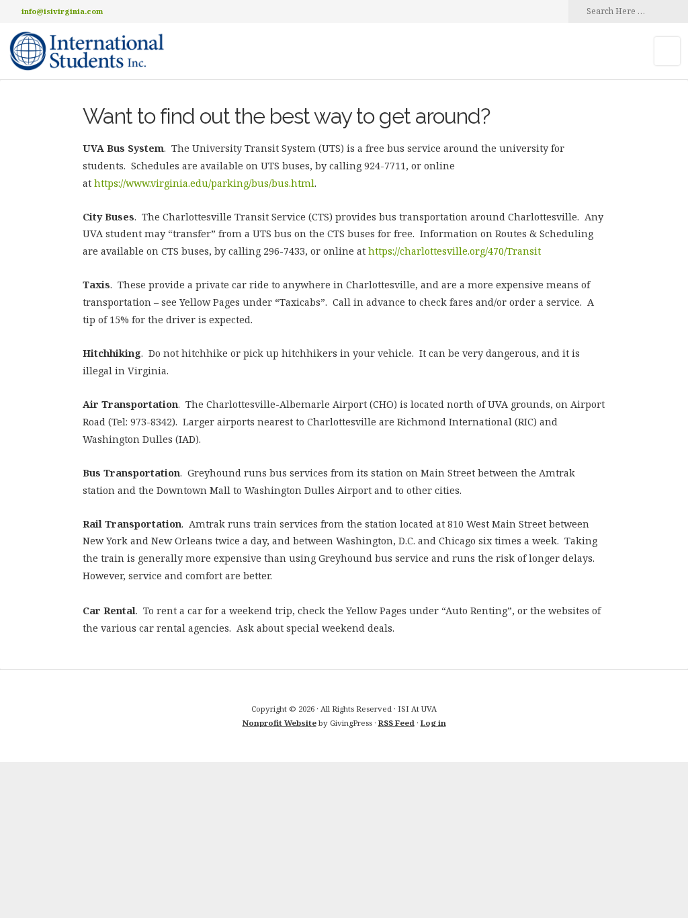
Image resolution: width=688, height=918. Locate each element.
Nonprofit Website (279, 723)
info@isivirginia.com (62, 11)
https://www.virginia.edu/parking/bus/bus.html (204, 183)
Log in (433, 723)
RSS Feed (396, 723)
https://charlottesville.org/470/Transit (454, 251)
